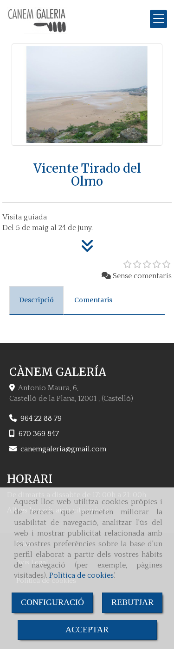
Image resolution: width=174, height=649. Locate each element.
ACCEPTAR (87, 629)
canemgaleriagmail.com (63, 449)
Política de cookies (81, 575)
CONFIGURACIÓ (52, 602)
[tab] (36, 300)
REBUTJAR (132, 602)
